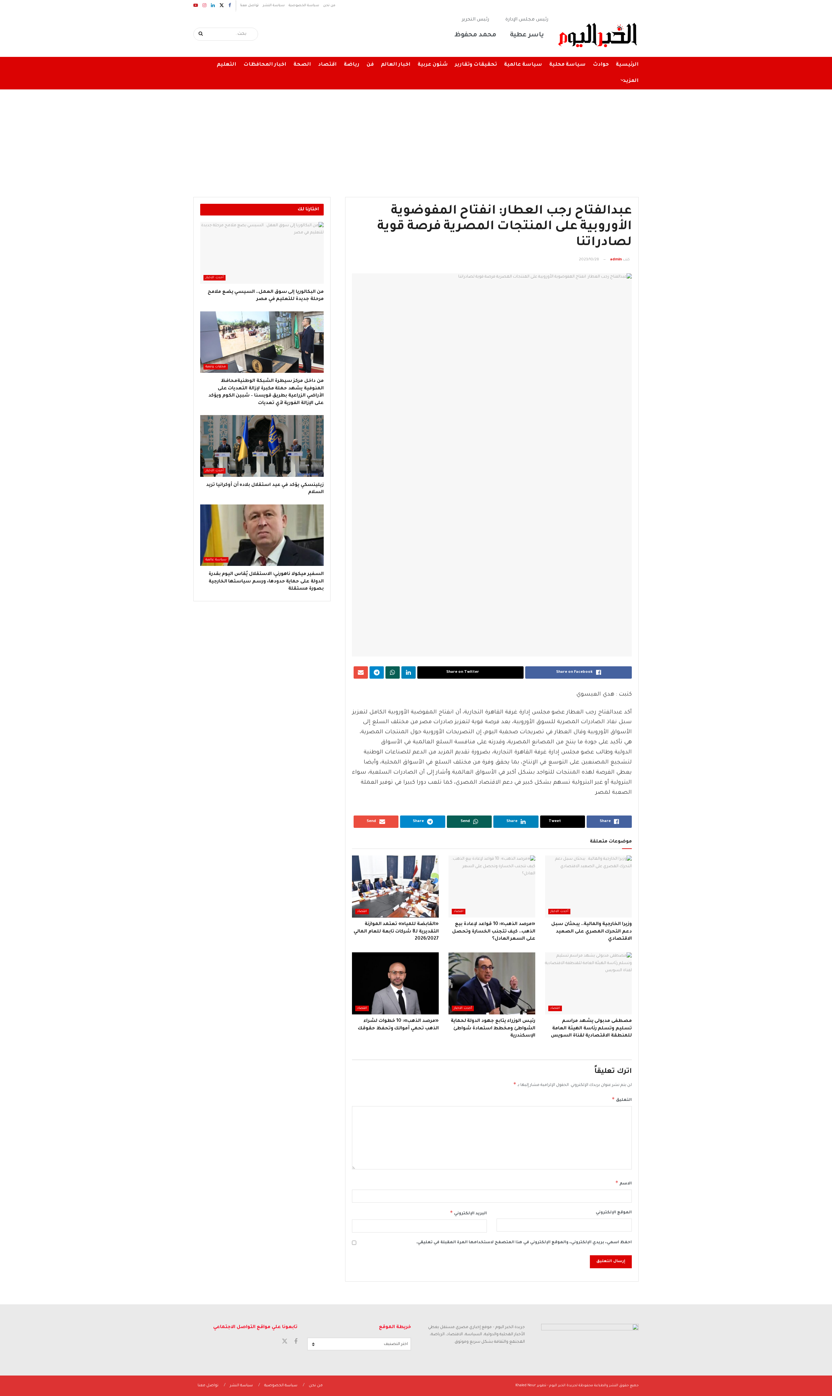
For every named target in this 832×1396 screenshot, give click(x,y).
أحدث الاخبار (559, 911)
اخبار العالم (395, 65)
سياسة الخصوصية (304, 5)
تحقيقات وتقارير (476, 65)
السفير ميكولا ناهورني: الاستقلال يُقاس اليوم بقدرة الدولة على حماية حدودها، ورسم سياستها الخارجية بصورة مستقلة (266, 582)
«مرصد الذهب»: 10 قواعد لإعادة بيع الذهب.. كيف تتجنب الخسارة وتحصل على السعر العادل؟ (493, 932)
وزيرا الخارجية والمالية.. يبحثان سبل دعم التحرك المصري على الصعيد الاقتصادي (591, 932)
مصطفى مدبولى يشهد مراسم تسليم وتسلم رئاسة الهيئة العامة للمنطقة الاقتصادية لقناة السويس (591, 1028)
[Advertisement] (416, 138)
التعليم (226, 65)
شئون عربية (433, 65)
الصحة (302, 65)
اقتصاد (327, 65)
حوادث (601, 65)
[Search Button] (201, 34)
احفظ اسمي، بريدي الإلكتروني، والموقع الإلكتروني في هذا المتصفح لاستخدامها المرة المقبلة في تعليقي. (524, 1242)
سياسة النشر (274, 5)
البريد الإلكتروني (468, 1212)
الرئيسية (627, 65)
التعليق (622, 1099)
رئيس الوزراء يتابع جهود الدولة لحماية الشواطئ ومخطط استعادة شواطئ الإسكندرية (493, 1028)
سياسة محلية (567, 65)
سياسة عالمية (523, 65)
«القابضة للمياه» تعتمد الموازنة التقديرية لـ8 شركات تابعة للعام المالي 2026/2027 (396, 932)
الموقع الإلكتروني (614, 1212)
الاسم (623, 1183)
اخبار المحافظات (264, 65)
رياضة (351, 65)
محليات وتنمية (215, 367)
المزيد (631, 81)
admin (616, 260)
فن (370, 65)
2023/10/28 (589, 260)
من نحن (329, 5)
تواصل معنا (249, 5)
